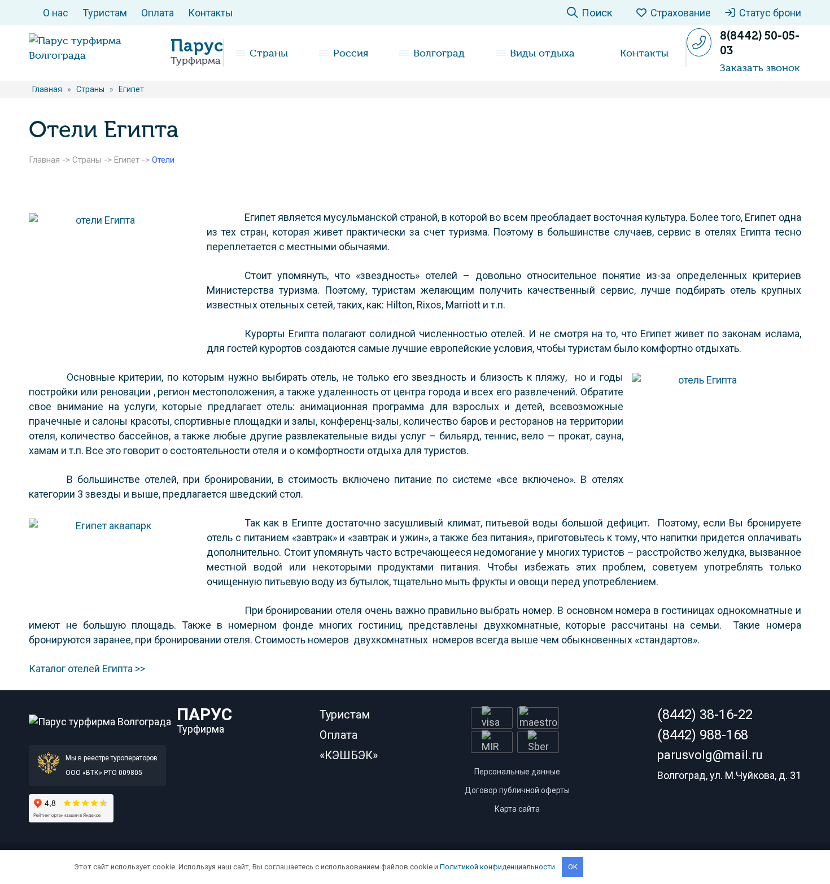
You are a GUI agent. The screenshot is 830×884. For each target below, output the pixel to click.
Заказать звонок (760, 68)
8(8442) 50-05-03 (760, 43)
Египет (126, 160)
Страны (269, 53)
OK (573, 867)
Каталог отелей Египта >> (87, 668)
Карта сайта (517, 808)
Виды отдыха (542, 53)
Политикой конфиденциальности (497, 867)
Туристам (104, 13)
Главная (44, 160)
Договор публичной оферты (517, 790)
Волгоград (439, 53)
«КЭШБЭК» (349, 755)
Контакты (210, 13)
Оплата (157, 13)
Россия (350, 53)
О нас (55, 13)
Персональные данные (517, 771)
